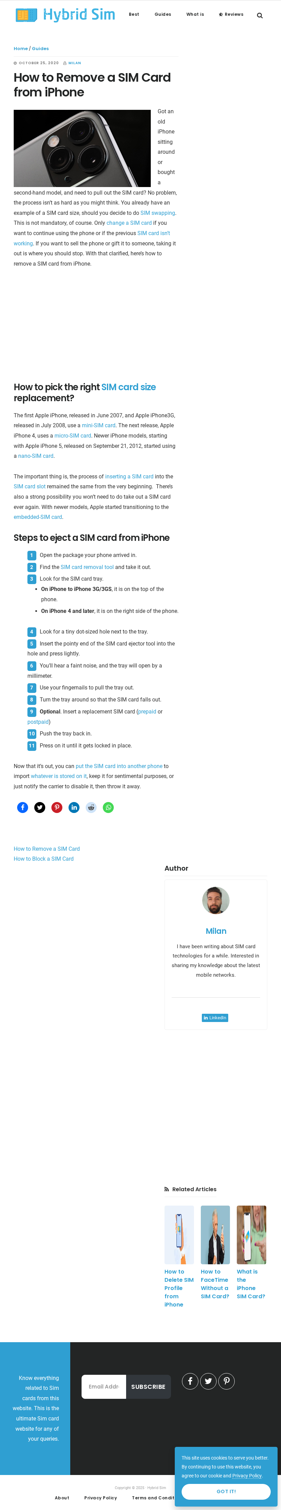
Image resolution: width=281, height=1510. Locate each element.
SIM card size (128, 387)
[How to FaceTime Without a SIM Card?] (215, 1235)
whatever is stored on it (59, 776)
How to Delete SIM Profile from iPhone (179, 1288)
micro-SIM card (72, 435)
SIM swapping (157, 213)
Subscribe (148, 1386)
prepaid (147, 711)
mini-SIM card (98, 425)
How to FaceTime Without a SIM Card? (215, 1284)
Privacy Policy (247, 1475)
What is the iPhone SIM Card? (251, 1284)
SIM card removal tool (87, 567)
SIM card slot (30, 486)
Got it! (226, 1491)
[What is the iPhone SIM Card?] (251, 1235)
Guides (40, 48)
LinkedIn (217, 1017)
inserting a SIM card (129, 476)
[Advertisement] (96, 327)
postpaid (38, 722)
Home (21, 48)
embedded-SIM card (38, 517)
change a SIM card (129, 223)
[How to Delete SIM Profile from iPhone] (179, 1235)
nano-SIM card (35, 456)
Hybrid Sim (65, 15)
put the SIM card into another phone (119, 766)
